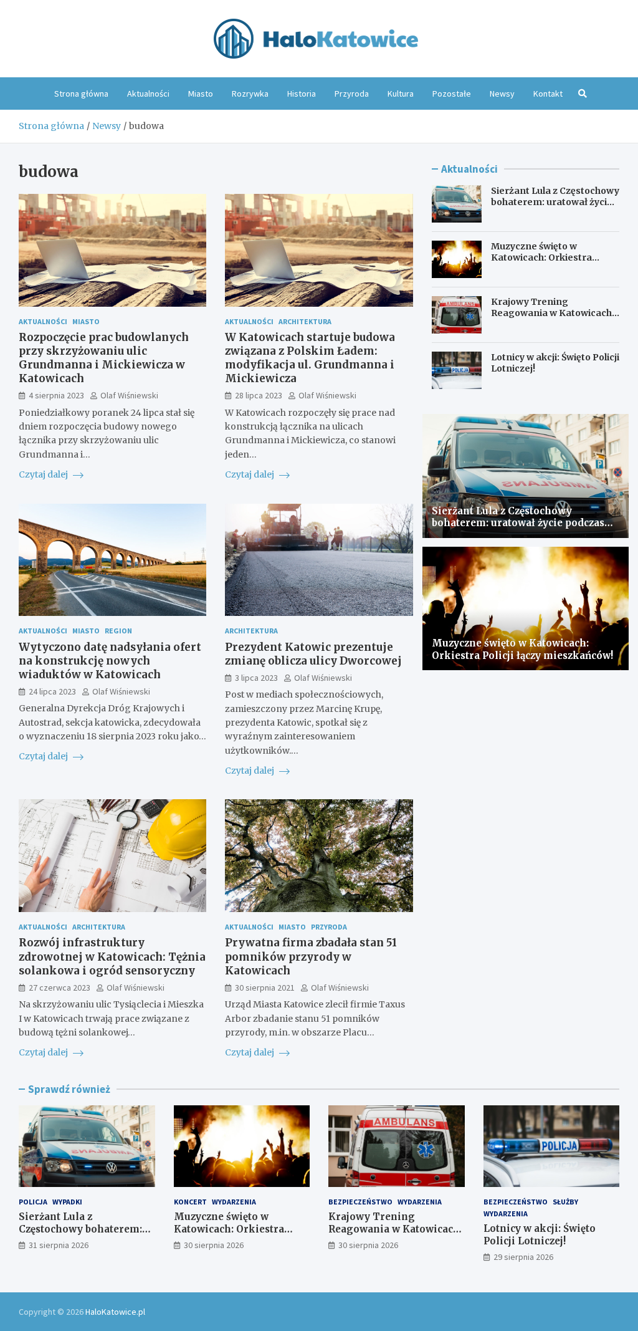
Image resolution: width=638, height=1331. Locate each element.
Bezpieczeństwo (360, 1201)
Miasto (200, 93)
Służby (565, 1201)
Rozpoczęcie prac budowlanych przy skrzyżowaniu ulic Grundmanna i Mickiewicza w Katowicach (104, 357)
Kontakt (548, 93)
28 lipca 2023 (258, 395)
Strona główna (81, 93)
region (118, 630)
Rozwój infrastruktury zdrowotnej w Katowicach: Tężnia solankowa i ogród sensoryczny (112, 956)
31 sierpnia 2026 (58, 1245)
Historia (301, 93)
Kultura (401, 93)
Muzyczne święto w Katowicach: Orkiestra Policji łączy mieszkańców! (550, 257)
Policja (33, 1201)
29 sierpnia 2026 (523, 1256)
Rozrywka (250, 93)
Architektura (305, 321)
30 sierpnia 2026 (214, 1245)
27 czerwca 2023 (59, 987)
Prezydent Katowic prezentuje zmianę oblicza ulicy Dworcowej (313, 654)
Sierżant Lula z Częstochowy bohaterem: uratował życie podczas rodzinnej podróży (555, 202)
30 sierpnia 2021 (265, 987)
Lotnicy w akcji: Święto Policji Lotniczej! (539, 1235)
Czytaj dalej (44, 474)
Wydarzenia (234, 1201)
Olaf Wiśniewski (129, 395)
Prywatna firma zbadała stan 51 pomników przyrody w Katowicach (311, 956)
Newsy (502, 93)
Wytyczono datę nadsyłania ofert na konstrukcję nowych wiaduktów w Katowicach (110, 660)
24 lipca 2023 (52, 691)
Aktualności (148, 93)
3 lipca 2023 (256, 677)
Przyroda (352, 93)
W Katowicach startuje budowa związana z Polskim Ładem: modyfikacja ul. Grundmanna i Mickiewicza (310, 357)
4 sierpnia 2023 (56, 395)
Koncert (190, 1201)
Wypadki (67, 1201)
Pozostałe (451, 93)
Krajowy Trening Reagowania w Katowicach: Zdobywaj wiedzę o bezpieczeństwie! (552, 319)
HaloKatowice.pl (115, 1311)
